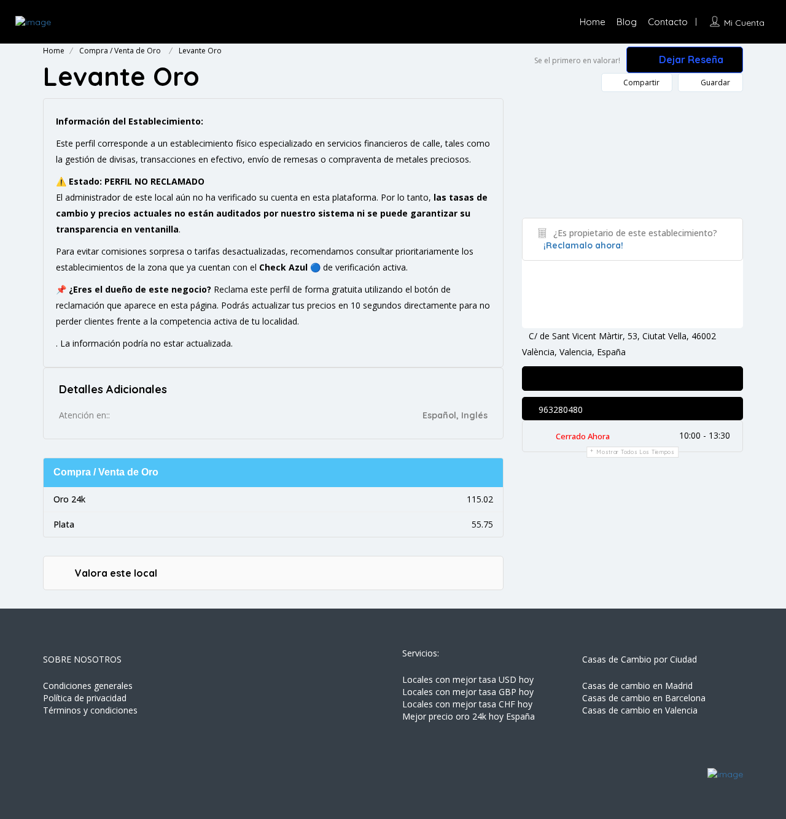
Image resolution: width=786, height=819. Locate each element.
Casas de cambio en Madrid (637, 685)
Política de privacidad (84, 698)
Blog (627, 22)
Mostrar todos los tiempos (635, 451)
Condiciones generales (88, 685)
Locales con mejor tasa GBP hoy (468, 692)
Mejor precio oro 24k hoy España (468, 716)
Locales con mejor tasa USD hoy (468, 679)
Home (592, 22)
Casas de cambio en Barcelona (644, 698)
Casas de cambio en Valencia (640, 710)
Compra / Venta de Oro (120, 50)
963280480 (559, 409)
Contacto (668, 22)
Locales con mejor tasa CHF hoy (467, 704)
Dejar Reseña (689, 59)
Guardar (714, 82)
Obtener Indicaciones (572, 379)
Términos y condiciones (90, 710)
